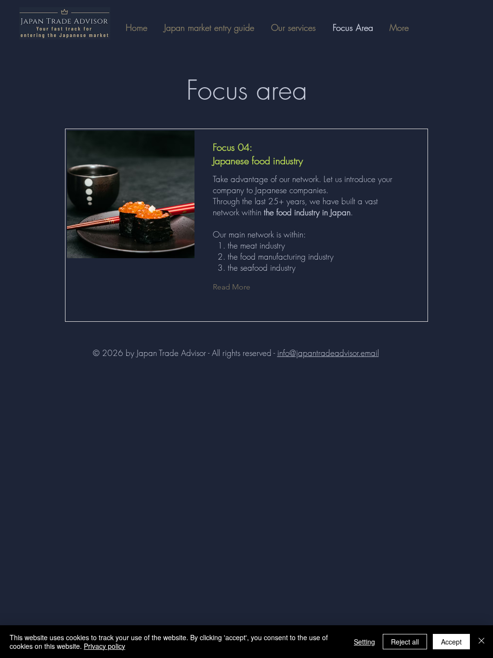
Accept (451, 641)
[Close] (481, 641)
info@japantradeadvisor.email (328, 352)
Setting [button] (364, 641)
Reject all (405, 641)
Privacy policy (104, 646)
